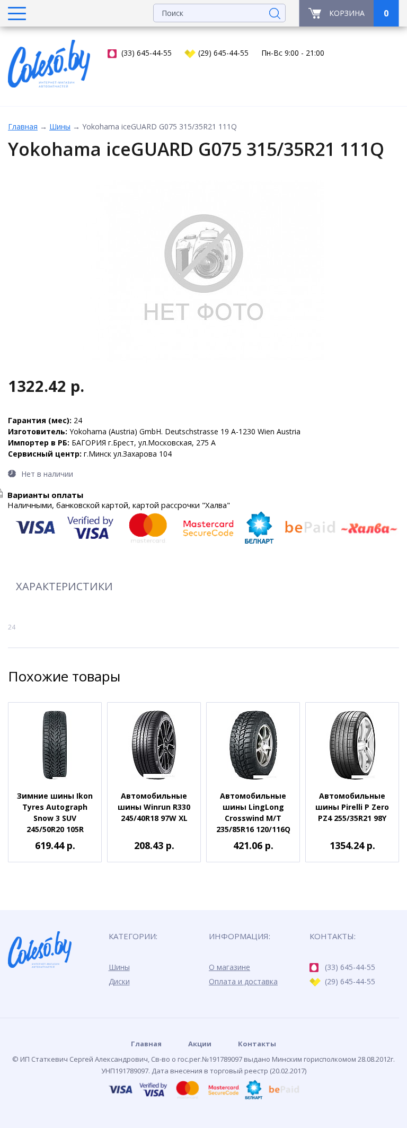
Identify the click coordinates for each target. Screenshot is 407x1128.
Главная (23, 126)
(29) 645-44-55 (223, 53)
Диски (119, 981)
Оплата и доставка (243, 981)
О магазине (229, 967)
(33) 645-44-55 (146, 53)
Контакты (257, 1043)
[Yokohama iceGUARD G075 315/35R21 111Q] (203, 271)
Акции (199, 1043)
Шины (59, 126)
